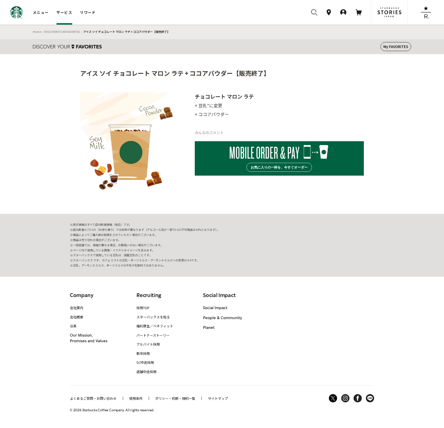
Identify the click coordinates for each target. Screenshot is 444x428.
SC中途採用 (145, 362)
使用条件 (136, 398)
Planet (209, 328)
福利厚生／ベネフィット (154, 326)
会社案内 (76, 307)
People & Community (222, 318)
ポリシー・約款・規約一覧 (175, 398)
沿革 (73, 326)
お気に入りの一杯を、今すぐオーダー (279, 167)
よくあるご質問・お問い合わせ (93, 398)
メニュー (41, 12)
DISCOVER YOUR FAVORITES (62, 32)
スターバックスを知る (153, 317)
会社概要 (76, 317)
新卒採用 (143, 353)
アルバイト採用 (148, 344)
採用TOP (143, 307)
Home (37, 32)
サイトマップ (218, 398)
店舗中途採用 (146, 371)
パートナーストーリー (153, 335)
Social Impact (215, 308)
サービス (64, 12)
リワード (88, 12)
